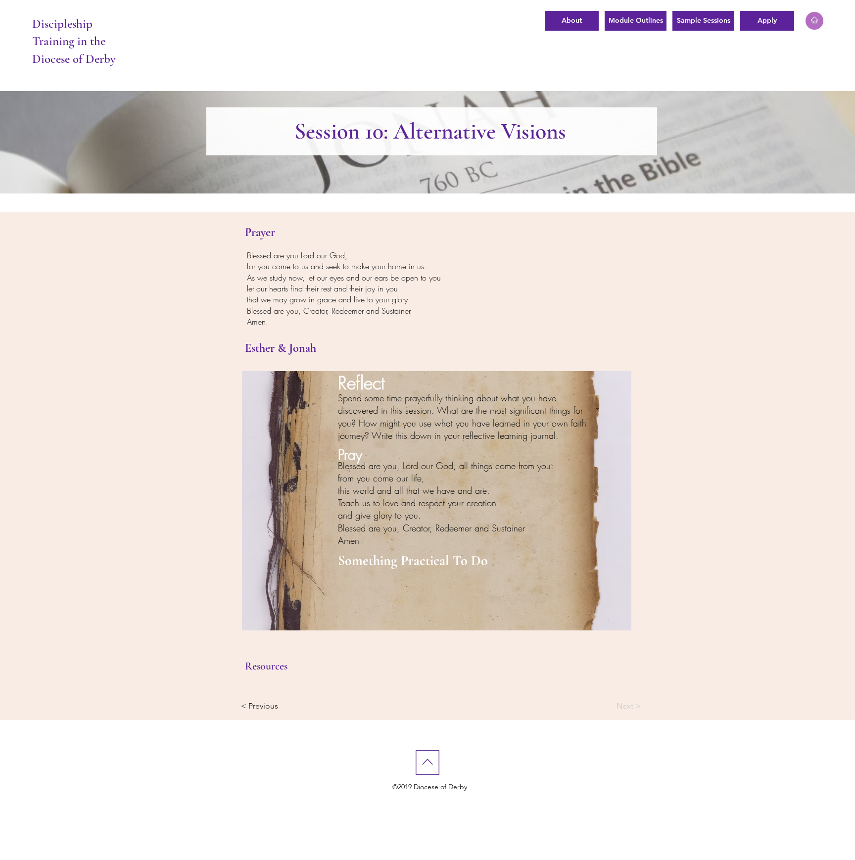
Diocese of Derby (74, 58)
